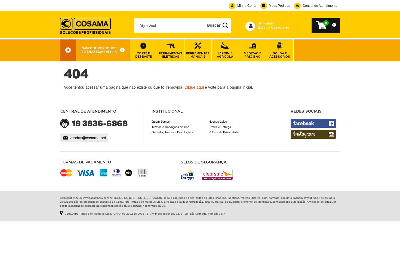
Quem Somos (161, 121)
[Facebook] (313, 123)
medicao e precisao (252, 54)
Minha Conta (246, 6)
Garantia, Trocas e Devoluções (172, 132)
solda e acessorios (279, 54)
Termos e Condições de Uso (170, 127)
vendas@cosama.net (88, 137)
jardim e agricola (225, 54)
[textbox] (182, 25)
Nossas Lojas (218, 121)
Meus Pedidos (279, 6)
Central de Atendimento (320, 6)
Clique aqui (194, 87)
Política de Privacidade (224, 132)
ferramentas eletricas (170, 54)
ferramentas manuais (198, 54)
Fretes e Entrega (220, 127)
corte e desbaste (143, 54)
